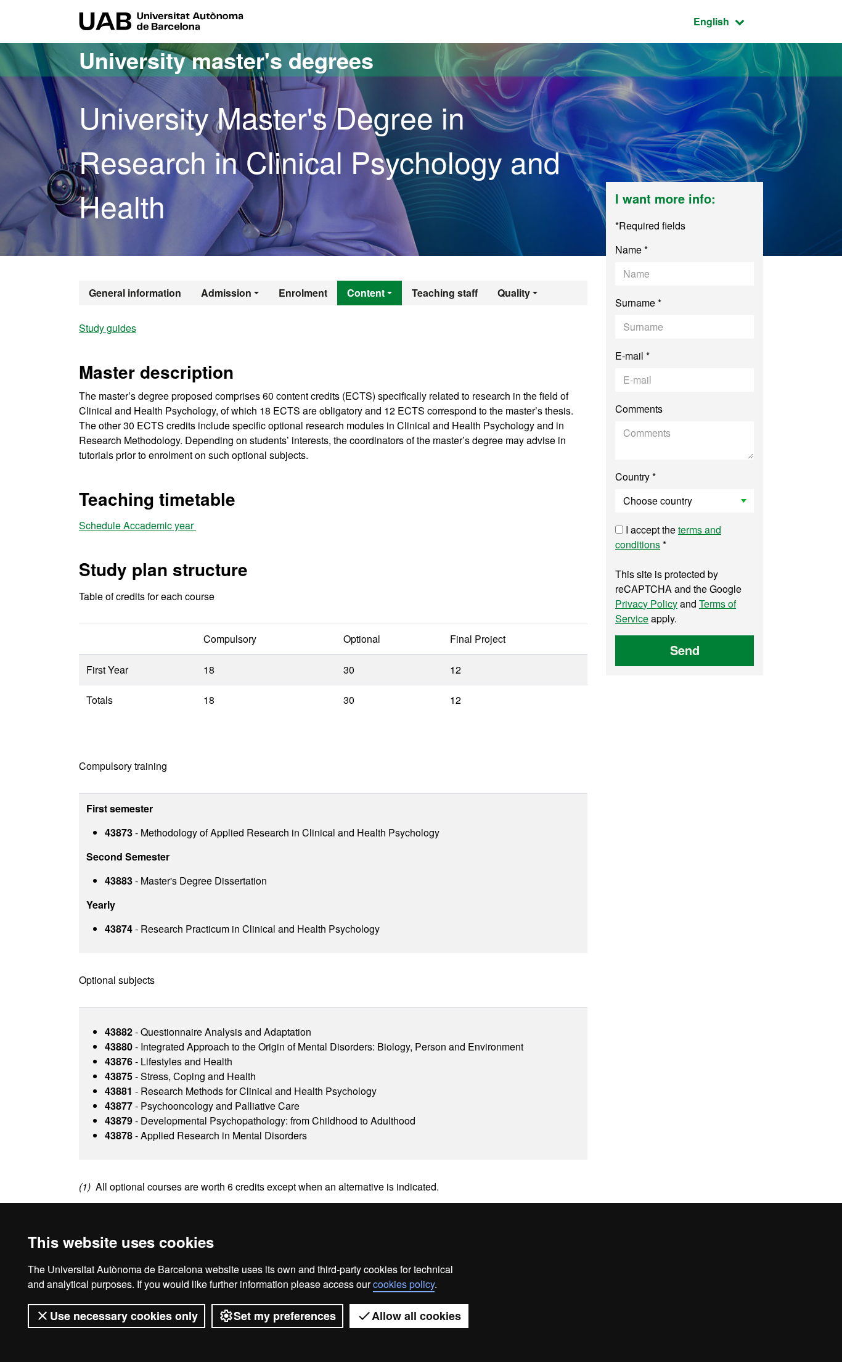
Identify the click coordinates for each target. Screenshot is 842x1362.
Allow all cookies (416, 1316)
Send (685, 650)
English (728, 21)
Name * (631, 249)
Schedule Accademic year (137, 525)
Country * (635, 476)
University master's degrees (226, 60)
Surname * (638, 302)
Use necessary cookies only (124, 1316)
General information (135, 293)
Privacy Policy (646, 603)
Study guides (107, 328)
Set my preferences (285, 1316)
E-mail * (632, 356)
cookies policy (404, 1284)
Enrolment (303, 293)
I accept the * (668, 536)
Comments (639, 409)
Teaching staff (445, 293)
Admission (226, 293)
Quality (513, 293)
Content (366, 293)
